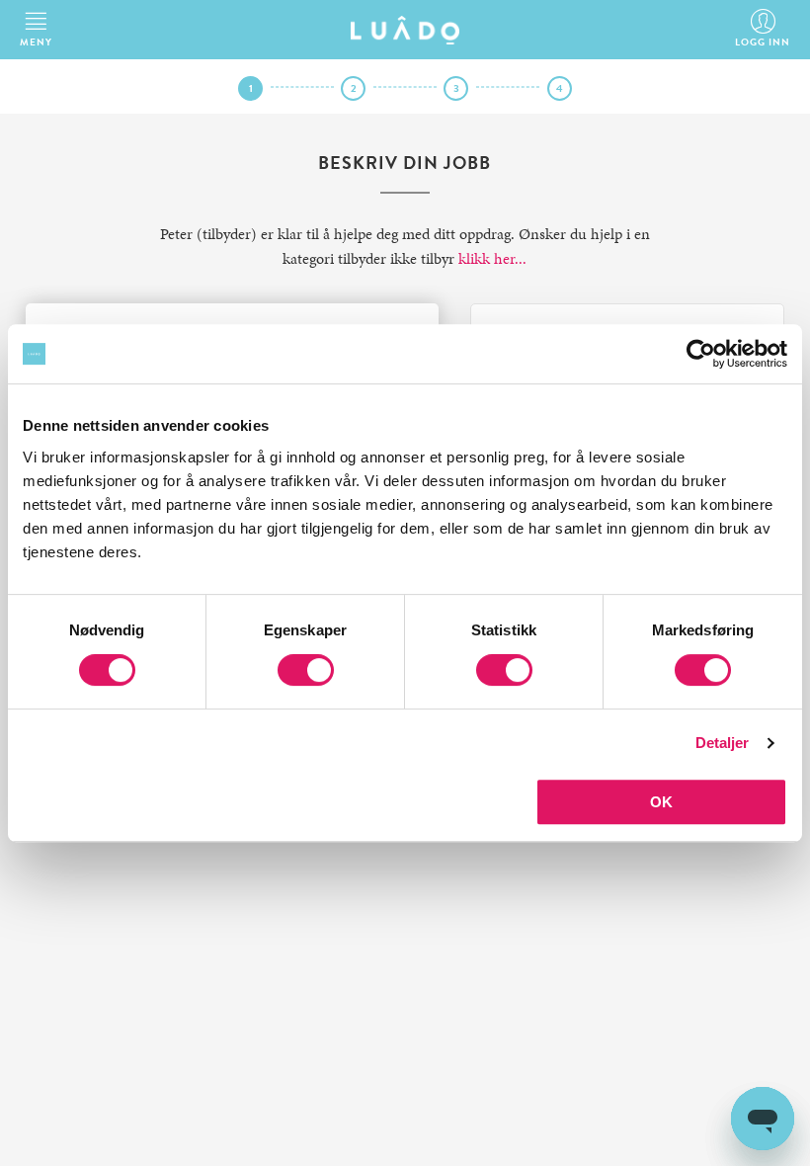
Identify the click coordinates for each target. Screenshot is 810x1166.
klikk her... (492, 258)
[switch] (306, 670)
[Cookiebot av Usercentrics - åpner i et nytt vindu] (700, 354)
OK (661, 801)
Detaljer (722, 742)
